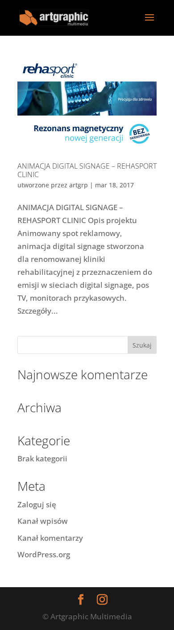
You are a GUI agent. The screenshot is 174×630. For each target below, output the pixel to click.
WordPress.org (43, 554)
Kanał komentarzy (50, 538)
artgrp (78, 185)
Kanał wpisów (42, 521)
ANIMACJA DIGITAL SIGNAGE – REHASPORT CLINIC (87, 170)
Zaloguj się (36, 504)
